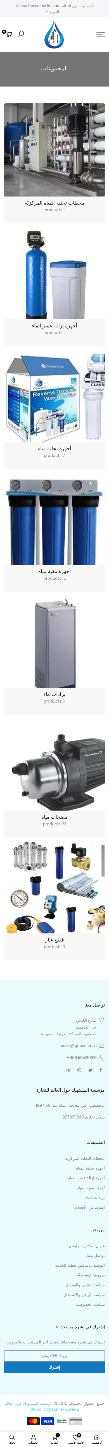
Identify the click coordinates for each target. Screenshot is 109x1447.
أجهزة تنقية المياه (91, 1187)
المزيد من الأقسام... (89, 1207)
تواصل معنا (96, 1255)
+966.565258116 (82, 1057)
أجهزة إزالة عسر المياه (86, 1178)
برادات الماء (95, 1197)
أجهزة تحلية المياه (90, 1168)
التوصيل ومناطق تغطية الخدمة (80, 1265)
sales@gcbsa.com (79, 1045)
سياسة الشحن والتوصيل (85, 1285)
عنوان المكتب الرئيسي (86, 1246)
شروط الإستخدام (91, 1275)
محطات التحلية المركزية (85, 1158)
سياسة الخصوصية (90, 1304)
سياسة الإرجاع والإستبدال (84, 1294)
